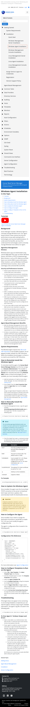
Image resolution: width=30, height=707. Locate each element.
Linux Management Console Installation (17, 66)
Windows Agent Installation (17, 46)
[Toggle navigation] (27, 12)
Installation (10, 34)
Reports (6, 114)
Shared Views (8, 153)
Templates (7, 107)
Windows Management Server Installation (15, 42)
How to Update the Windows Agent (13, 206)
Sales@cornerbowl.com (10, 680)
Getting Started (9, 27)
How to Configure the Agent (11, 208)
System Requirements (13, 30)
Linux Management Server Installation (16, 57)
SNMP (6, 139)
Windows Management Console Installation (15, 51)
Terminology (8, 175)
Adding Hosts (7, 382)
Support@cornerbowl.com (11, 678)
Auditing (7, 100)
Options (6, 135)
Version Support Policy (13, 81)
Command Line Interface (12, 157)
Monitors (7, 110)
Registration (10, 77)
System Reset (8, 150)
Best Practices (8, 171)
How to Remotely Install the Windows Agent (15, 202)
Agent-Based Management (12, 85)
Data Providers (9, 92)
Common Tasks (9, 89)
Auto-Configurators (10, 117)
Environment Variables (11, 132)
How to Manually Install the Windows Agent (15, 204)
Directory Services (10, 96)
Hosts (6, 103)
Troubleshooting (9, 167)
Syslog (6, 146)
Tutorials (6, 196)
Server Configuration (10, 160)
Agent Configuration (10, 164)
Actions (6, 125)
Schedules (7, 128)
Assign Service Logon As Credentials (14, 73)
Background (7, 198)
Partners (21, 7)
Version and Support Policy (21, 705)
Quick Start (12, 37)
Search (5, 24)
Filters (6, 121)
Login (25, 7)
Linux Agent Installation (16, 61)
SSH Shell (7, 143)
